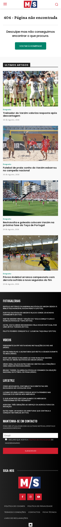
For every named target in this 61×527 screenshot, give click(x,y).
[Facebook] (22, 497)
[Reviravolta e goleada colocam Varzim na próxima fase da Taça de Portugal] (30, 198)
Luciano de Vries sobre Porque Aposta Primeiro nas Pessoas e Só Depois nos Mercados (27, 393)
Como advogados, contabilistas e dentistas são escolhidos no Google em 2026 (25, 387)
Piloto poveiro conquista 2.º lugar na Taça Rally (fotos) (29, 331)
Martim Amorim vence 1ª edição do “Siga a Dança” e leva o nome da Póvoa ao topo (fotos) (28, 320)
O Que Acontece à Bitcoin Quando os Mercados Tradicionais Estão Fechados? (24, 399)
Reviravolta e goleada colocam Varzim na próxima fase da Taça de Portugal (28, 224)
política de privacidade (39, 440)
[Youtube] (38, 497)
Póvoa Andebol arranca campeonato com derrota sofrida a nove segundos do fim (29, 278)
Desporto (7, 109)
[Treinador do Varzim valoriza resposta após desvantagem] (30, 88)
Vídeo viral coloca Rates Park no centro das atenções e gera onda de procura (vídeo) (29, 365)
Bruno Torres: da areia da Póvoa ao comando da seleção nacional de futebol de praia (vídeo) (29, 371)
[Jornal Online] (30, 4)
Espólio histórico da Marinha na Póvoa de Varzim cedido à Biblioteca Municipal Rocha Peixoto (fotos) (30, 307)
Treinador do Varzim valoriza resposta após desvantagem (30, 114)
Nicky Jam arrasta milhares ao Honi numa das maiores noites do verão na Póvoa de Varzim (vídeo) (27, 359)
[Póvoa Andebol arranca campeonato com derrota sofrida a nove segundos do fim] (30, 253)
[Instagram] (30, 497)
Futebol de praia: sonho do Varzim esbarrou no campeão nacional (30, 169)
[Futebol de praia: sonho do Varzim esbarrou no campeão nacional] (30, 143)
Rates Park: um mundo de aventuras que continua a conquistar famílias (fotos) (27, 412)
